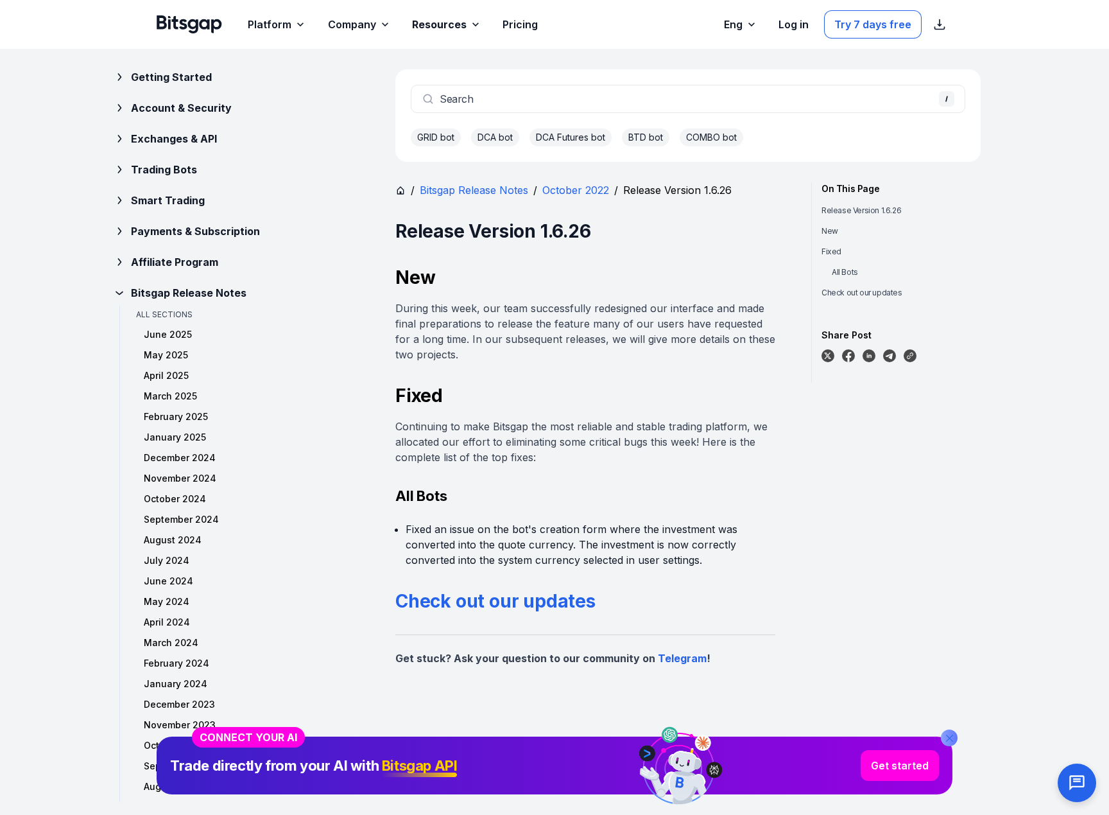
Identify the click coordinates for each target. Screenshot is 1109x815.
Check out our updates (495, 601)
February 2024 (176, 663)
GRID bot (435, 137)
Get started (900, 765)
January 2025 (175, 437)
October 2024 (175, 498)
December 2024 (180, 457)
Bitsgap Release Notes (188, 292)
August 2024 (173, 539)
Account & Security (181, 107)
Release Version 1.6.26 (861, 210)
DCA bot (495, 137)
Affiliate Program (174, 262)
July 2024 (166, 560)
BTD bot (645, 137)
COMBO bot (711, 137)
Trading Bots (164, 169)
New (829, 231)
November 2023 (180, 724)
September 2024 (181, 519)
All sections (164, 314)
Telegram (682, 658)
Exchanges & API (174, 138)
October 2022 (575, 190)
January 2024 (175, 683)
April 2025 (166, 375)
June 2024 (168, 580)
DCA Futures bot (570, 137)
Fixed (831, 251)
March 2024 (171, 642)
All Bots (845, 272)
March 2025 (170, 395)
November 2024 (180, 478)
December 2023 (179, 704)
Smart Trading (168, 200)
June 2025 (168, 334)
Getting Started (171, 77)
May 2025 (166, 354)
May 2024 (166, 601)
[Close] (949, 738)
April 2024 (167, 622)
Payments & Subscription (195, 231)
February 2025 (176, 416)
